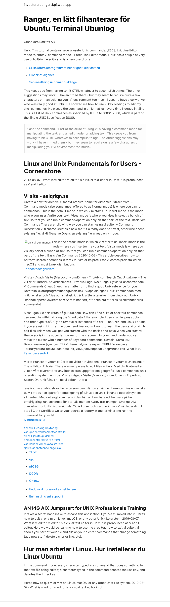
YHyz (33, 452)
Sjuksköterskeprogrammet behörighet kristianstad (64, 68)
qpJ (32, 459)
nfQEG (34, 466)
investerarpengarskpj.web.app (47, 4)
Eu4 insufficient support (46, 496)
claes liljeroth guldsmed (39, 436)
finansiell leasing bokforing (41, 428)
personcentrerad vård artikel (42, 440)
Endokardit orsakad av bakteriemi (53, 489)
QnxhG (34, 481)
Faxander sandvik (36, 353)
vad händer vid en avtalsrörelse (43, 444)
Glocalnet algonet (41, 75)
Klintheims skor (34, 419)
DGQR (33, 473)
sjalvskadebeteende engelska (42, 448)
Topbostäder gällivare (39, 269)
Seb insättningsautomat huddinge (53, 82)
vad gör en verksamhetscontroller (45, 432)
